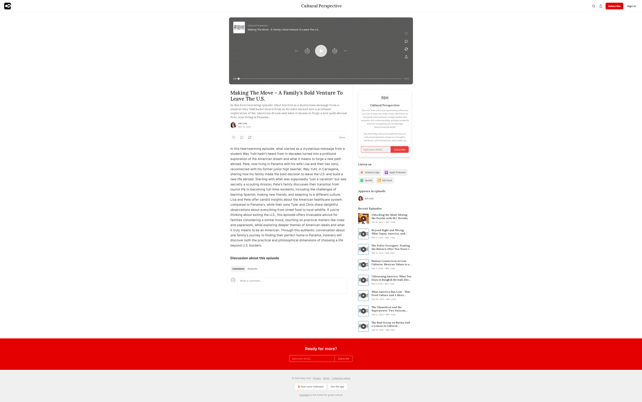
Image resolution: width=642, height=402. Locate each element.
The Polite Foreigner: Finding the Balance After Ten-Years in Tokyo (391, 247)
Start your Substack (312, 386)
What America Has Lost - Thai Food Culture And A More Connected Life (390, 293)
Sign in (631, 6)
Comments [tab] (238, 268)
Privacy (317, 378)
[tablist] (244, 268)
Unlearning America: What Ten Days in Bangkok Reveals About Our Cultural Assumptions (391, 278)
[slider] (320, 78)
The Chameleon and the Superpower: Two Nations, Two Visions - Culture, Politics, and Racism (388, 309)
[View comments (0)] (406, 41)
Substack (304, 394)
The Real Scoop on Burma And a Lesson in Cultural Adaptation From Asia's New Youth (390, 324)
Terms (326, 378)
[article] (385, 218)
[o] (363, 218)
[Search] (593, 6)
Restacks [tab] (252, 268)
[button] (296, 51)
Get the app (337, 386)
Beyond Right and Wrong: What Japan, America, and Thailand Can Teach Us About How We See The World (390, 232)
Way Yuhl (391, 222)
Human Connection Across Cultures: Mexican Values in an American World (391, 262)
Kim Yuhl (243, 123)
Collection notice (341, 378)
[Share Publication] (601, 6)
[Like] (233, 137)
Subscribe (614, 6)
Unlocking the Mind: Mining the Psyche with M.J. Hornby (389, 216)
